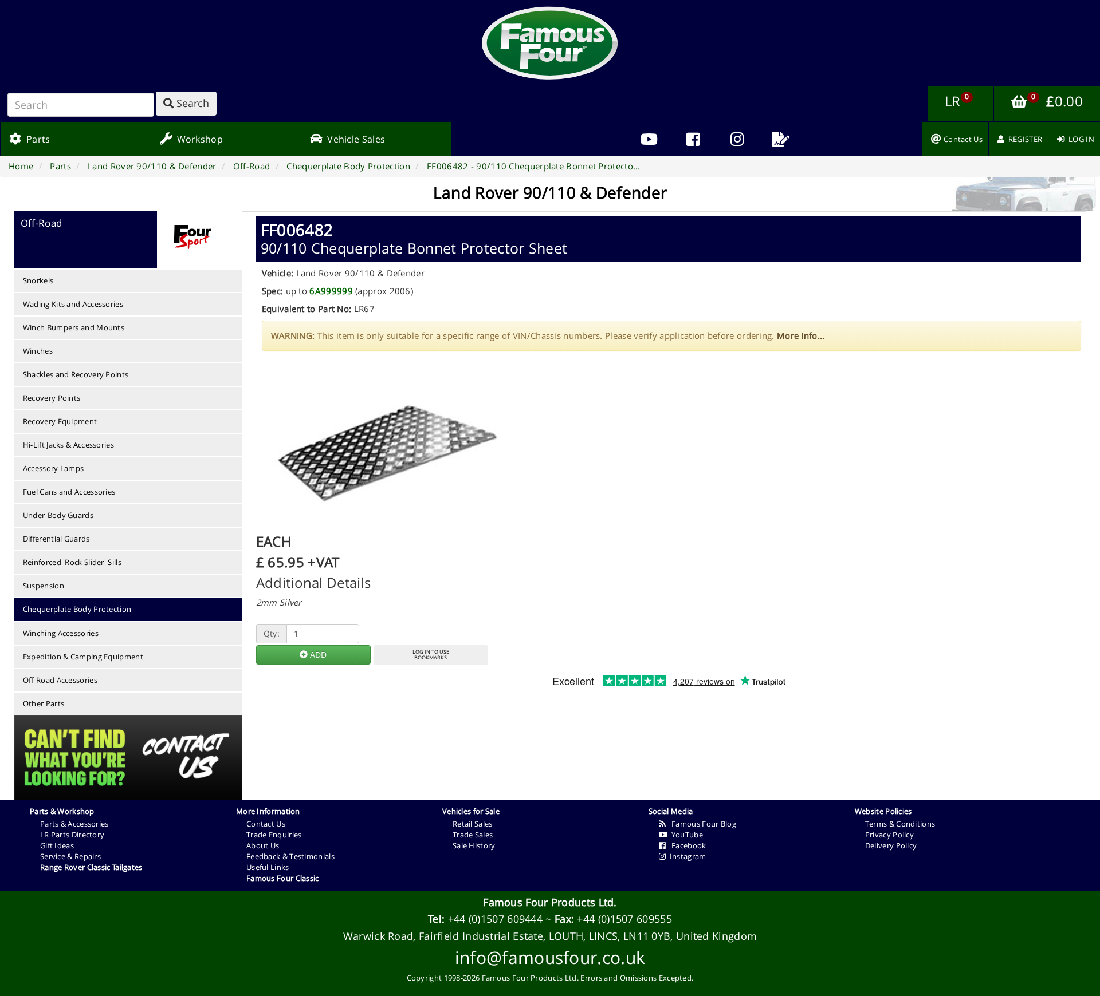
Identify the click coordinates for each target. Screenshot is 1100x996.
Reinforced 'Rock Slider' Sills (72, 562)
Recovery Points (52, 398)
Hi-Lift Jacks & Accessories (68, 445)
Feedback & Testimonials (290, 856)
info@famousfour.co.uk (550, 957)
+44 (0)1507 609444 (495, 919)
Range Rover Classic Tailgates (91, 867)
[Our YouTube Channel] (649, 139)
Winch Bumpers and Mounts (73, 327)
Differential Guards (56, 538)
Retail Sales (473, 824)
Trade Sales (473, 834)
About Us (262, 845)
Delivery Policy (891, 845)
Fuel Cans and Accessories (69, 492)
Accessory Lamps (53, 468)
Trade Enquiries (274, 834)
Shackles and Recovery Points (75, 374)
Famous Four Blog (701, 824)
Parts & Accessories (74, 824)
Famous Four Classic (282, 878)
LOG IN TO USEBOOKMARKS (430, 655)
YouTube (685, 834)
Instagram (686, 856)
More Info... (801, 335)
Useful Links (267, 867)
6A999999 (330, 291)
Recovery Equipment (60, 421)
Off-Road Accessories (60, 680)
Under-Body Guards (58, 515)
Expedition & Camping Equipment (83, 656)
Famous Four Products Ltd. (550, 902)
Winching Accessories (61, 633)
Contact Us (265, 824)
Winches (38, 351)
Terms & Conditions (900, 824)
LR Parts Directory (72, 834)
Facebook (686, 845)
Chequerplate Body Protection (77, 609)
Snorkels (38, 280)
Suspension (43, 585)
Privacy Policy (889, 834)
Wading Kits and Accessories (73, 304)
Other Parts (43, 703)
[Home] (550, 43)
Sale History (474, 845)
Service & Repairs (70, 856)
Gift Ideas (57, 845)
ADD (317, 654)
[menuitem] (693, 139)
